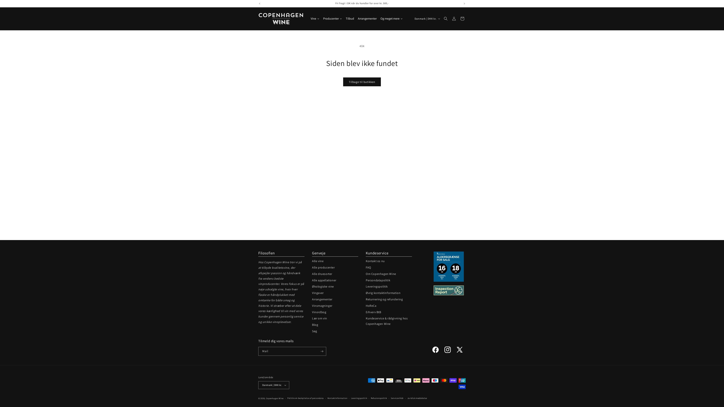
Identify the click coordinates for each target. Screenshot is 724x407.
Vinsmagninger (322, 306)
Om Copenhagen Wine (381, 274)
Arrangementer (322, 299)
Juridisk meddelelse (417, 398)
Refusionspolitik (379, 398)
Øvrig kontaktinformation (383, 293)
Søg (314, 331)
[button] (446, 19)
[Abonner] (322, 351)
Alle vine (318, 261)
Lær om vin (319, 318)
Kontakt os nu (375, 261)
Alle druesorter (322, 274)
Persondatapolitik (378, 280)
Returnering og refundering (384, 299)
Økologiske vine (323, 286)
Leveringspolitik (377, 286)
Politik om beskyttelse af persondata (305, 398)
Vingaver (318, 293)
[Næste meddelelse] (464, 3)
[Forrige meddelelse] (259, 3)
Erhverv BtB (373, 312)
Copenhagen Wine (275, 398)
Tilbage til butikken (362, 82)
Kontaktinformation (337, 398)
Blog (315, 325)
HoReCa (371, 306)
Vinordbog (319, 312)
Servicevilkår (397, 398)
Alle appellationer (324, 280)
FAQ (368, 267)
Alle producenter (323, 267)
